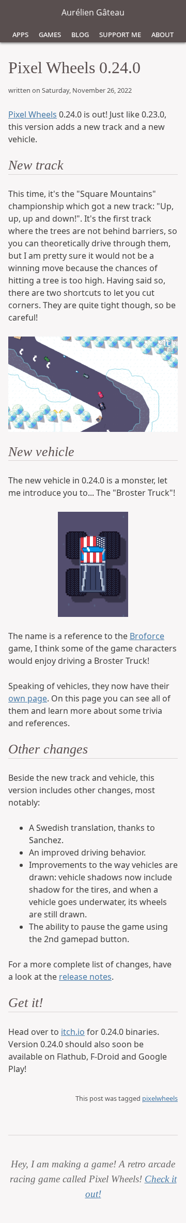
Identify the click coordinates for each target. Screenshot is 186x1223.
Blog (80, 34)
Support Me (120, 34)
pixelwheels (160, 1098)
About (162, 34)
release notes (85, 976)
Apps (20, 34)
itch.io (73, 1031)
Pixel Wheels (32, 114)
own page (27, 698)
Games (50, 34)
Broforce (147, 636)
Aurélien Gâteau (93, 12)
